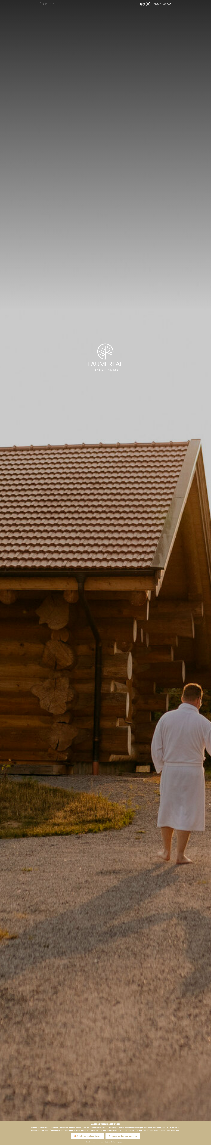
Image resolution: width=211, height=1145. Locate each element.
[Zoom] (105, 572)
